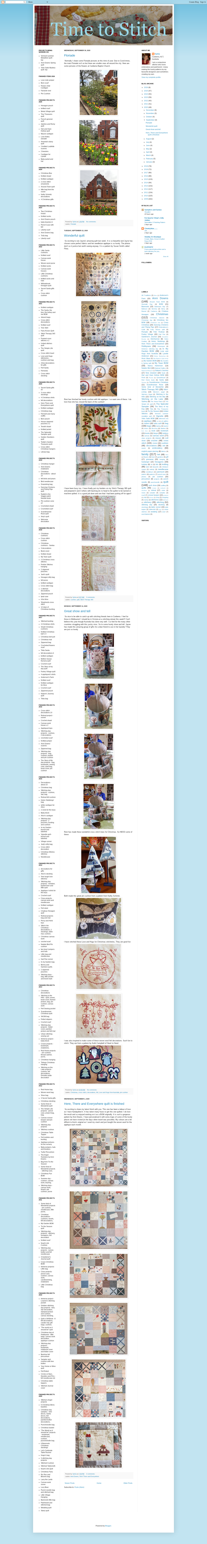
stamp (146, 500)
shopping (165, 497)
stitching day (147, 505)
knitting (165, 464)
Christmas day (147, 320)
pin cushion (124, 1092)
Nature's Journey (161, 370)
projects (157, 479)
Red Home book (148, 380)
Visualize (147, 212)
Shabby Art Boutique (152, 237)
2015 (146, 179)
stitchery (147, 502)
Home (99, 1483)
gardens (160, 457)
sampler (152, 493)
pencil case (162, 474)
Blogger (108, 1526)
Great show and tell (77, 611)
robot (163, 490)
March (148, 155)
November (150, 113)
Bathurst (144, 309)
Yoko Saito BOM (148, 419)
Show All (165, 256)
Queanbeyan (161, 377)
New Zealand (151, 373)
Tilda (151, 409)
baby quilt (158, 423)
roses (143, 493)
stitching (160, 502)
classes (158, 438)
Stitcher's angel (159, 392)
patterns (152, 474)
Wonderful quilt (74, 235)
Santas (144, 382)
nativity (152, 469)
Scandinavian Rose (155, 385)
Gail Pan (162, 334)
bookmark (164, 431)
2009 (146, 199)
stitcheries (155, 500)
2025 (146, 91)
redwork (162, 488)
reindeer (144, 490)
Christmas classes (157, 318)
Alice (155, 295)
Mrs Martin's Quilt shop (160, 358)
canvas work (158, 435)
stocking (161, 505)
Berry (163, 309)
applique (148, 421)
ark (158, 421)
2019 (146, 166)
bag (166, 423)
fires (167, 454)
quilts (144, 488)
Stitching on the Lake (152, 399)
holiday (144, 464)
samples (162, 493)
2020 (146, 107)
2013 (146, 186)
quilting (163, 485)
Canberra (154, 311)
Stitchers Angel (147, 394)
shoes (151, 497)
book (153, 431)
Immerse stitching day (150, 349)
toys (160, 509)
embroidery (157, 448)
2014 (146, 183)
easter (144, 448)
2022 (146, 101)
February (149, 159)
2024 (146, 94)
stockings (145, 507)
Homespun (161, 346)
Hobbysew (146, 346)
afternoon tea (163, 418)
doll (164, 446)
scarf (143, 495)
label (147, 467)
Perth (143, 377)
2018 (146, 169)
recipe (154, 488)
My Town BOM (161, 363)
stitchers (165, 500)
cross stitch (82, 1092)
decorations (91, 1092)
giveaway (149, 459)
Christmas (74, 1092)
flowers (146, 457)
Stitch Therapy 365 (86, 599)
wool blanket (146, 514)
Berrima (154, 309)
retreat (153, 490)
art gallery (164, 421)
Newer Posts (69, 1483)
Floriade (69, 55)
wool (163, 512)
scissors (165, 495)
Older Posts (127, 1483)
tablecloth (152, 509)
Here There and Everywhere (89, 1476)
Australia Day (147, 304)
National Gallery (160, 368)
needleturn (149, 472)
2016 (146, 176)
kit (151, 464)
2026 (146, 87)
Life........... (148, 231)
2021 (146, 104)
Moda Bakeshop (160, 356)
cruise (155, 443)
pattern (144, 474)
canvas (146, 436)
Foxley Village (147, 334)
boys (156, 433)
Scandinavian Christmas (158, 382)
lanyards (156, 467)
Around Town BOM (157, 302)
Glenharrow (155, 339)
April (148, 152)
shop (157, 497)
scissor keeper (153, 495)
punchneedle (155, 482)
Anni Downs (74, 1476)
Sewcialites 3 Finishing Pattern (154, 222)
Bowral (144, 311)
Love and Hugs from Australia (109, 1092)
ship (145, 497)
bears (146, 428)
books (147, 433)
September (150, 120)
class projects (147, 438)
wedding (154, 512)
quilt (78, 599)
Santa (161, 380)
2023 (146, 97)
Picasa (151, 377)
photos (144, 477)
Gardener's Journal (149, 337)
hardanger (146, 462)
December (150, 110)
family (145, 454)
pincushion (146, 479)
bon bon (145, 431)
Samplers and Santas (153, 210)
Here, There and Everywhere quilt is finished (94, 1103)
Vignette (159, 416)
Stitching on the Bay (157, 397)
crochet (154, 440)
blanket (163, 428)
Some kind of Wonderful (152, 387)
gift (167, 457)
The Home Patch (156, 401)
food (153, 457)
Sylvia (157, 54)
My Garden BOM (150, 361)
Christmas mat (155, 322)
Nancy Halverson (155, 366)
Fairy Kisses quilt (157, 329)
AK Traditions (146, 295)
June (148, 145)
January (149, 162)
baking (158, 426)
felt (97, 1092)
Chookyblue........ (150, 229)
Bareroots (145, 307)
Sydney (144, 401)
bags (149, 426)
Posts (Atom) (79, 1487)
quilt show (153, 485)
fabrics (163, 451)
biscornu (154, 428)
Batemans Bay (159, 306)
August (149, 139)
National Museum (147, 370)
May (148, 149)
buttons (165, 433)
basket (166, 426)
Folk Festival (158, 332)
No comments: (91, 222)
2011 (146, 192)
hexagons (159, 462)
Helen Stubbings (158, 341)
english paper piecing (150, 451)
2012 (146, 189)
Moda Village (146, 358)
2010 (146, 196)
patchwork (160, 472)
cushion (73, 599)
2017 (146, 173)
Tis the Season (153, 411)
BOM (161, 304)
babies (146, 423)
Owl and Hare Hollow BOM (153, 375)
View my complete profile (151, 77)
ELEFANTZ (148, 247)
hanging (162, 459)
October (149, 117)
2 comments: (90, 597)
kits (157, 464)
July (148, 142)
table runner (156, 507)
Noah (163, 373)
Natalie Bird (146, 368)
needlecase (163, 469)
